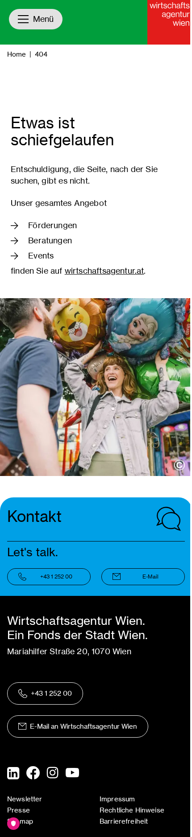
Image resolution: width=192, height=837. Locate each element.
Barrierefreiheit (124, 821)
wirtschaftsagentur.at (104, 271)
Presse (18, 810)
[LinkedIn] (13, 773)
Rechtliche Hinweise (132, 810)
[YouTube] (72, 773)
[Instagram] (52, 773)
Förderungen (52, 225)
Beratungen (50, 240)
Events (41, 255)
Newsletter (24, 799)
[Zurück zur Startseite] (169, 22)
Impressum (117, 799)
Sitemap (20, 821)
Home (16, 54)
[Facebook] (33, 773)
